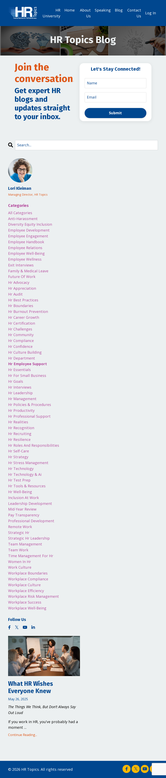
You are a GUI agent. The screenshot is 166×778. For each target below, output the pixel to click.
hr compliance (21, 340)
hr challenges (20, 329)
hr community (21, 334)
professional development (31, 520)
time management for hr (30, 555)
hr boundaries (20, 305)
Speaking (103, 10)
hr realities (18, 421)
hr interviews (19, 387)
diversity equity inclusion (30, 224)
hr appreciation (22, 288)
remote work (20, 526)
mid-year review (22, 509)
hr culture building (25, 352)
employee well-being (26, 253)
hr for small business (27, 375)
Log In (150, 12)
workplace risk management (33, 596)
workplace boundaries (28, 573)
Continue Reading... (22, 735)
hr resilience (19, 439)
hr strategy (18, 456)
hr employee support (27, 363)
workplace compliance (28, 579)
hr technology (21, 468)
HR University (51, 13)
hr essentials (19, 369)
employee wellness (25, 259)
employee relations (25, 247)
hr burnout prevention (28, 311)
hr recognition (21, 427)
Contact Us (134, 13)
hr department (21, 358)
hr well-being (20, 491)
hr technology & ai (25, 474)
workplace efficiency (26, 590)
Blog (119, 10)
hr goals (15, 381)
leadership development (30, 503)
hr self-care (18, 451)
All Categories (20, 212)
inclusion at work (23, 497)
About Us (85, 13)
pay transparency (23, 515)
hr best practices (23, 300)
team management (25, 544)
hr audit (15, 294)
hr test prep (19, 480)
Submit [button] (115, 112)
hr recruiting (19, 433)
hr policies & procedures (29, 404)
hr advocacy (18, 282)
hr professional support (29, 416)
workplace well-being (27, 608)
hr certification (21, 323)
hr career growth (23, 317)
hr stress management (28, 462)
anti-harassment (23, 218)
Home (69, 10)
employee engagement (28, 236)
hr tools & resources (27, 485)
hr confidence (20, 346)
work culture (19, 567)
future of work (21, 276)
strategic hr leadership (29, 538)
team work (18, 549)
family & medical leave (28, 270)
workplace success (24, 602)
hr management (22, 398)
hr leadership (20, 392)
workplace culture (24, 584)
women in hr (19, 561)
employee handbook (26, 241)
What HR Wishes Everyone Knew (30, 687)
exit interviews (21, 265)
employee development (29, 230)
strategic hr (18, 532)
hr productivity (21, 410)
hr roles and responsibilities (33, 445)
